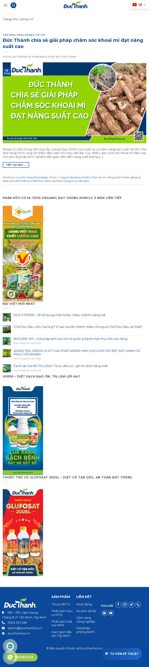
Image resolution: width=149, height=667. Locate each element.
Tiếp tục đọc (16, 164)
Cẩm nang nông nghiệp (18, 35)
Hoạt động (84, 604)
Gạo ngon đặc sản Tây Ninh (61, 634)
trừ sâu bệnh (81, 181)
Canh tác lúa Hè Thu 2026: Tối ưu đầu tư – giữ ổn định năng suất (61, 366)
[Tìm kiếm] (13, 5)
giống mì (135, 177)
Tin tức (40, 35)
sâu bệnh (57, 181)
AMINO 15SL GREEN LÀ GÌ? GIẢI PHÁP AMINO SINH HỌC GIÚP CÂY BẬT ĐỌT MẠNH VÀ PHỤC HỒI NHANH (77, 352)
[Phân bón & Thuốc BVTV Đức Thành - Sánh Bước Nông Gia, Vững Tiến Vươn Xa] (76, 5)
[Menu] (5, 5)
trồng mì (68, 181)
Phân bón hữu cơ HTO (62, 613)
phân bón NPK (11, 181)
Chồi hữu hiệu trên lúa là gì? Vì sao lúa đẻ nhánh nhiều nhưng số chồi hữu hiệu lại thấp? (78, 327)
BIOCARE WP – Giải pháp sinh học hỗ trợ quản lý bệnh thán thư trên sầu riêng (71, 339)
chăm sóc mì (98, 177)
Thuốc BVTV (60, 604)
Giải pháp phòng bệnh (85, 630)
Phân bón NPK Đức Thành (36, 181)
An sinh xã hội (86, 611)
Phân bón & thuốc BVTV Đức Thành (54, 56)
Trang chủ (10, 19)
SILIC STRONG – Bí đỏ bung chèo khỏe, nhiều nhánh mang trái (59, 315)
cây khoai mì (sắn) (79, 177)
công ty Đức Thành (118, 177)
